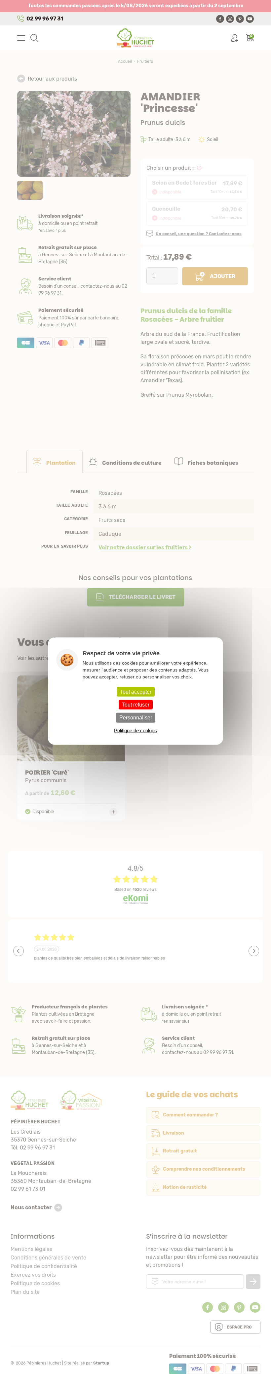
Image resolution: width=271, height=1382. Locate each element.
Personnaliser (135, 717)
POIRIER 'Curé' (71, 747)
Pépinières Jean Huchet (135, 38)
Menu (21, 38)
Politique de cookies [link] (135, 730)
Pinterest (240, 19)
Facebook (220, 19)
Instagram (230, 19)
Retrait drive (70, 1045)
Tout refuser (135, 705)
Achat (74, 317)
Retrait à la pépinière (74, 254)
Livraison (74, 223)
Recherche (34, 38)
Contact (200, 1045)
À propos (70, 1014)
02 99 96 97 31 (44, 19)
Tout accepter (135, 692)
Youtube (250, 19)
